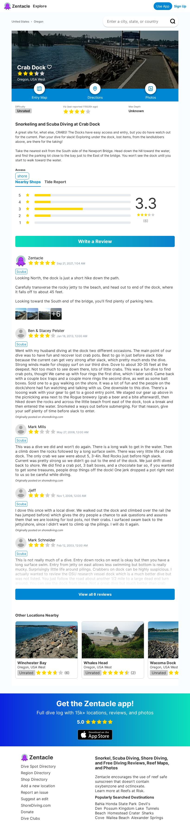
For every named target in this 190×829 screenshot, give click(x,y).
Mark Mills (37, 426)
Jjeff (32, 490)
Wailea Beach (117, 817)
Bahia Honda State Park (116, 803)
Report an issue (34, 792)
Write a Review (95, 241)
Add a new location (38, 785)
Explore (40, 6)
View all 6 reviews (95, 594)
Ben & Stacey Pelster (46, 330)
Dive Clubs (30, 818)
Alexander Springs (147, 817)
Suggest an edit (34, 798)
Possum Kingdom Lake (124, 808)
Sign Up (180, 6)
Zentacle (35, 258)
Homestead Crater (124, 813)
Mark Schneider (41, 540)
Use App (162, 6)
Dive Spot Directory (38, 766)
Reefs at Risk (132, 790)
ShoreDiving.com (36, 805)
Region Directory (36, 772)
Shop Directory (34, 779)
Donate (27, 811)
